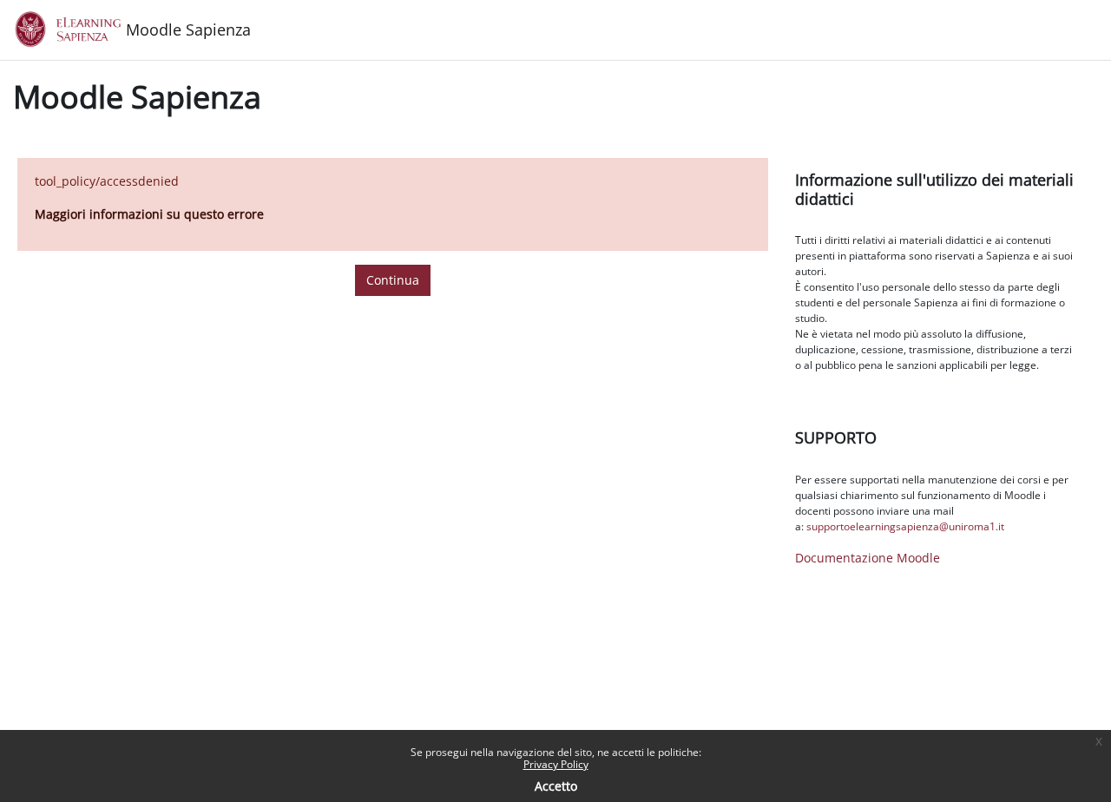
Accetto (556, 786)
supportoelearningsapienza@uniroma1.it (905, 526)
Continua (392, 280)
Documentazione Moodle (867, 557)
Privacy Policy (555, 764)
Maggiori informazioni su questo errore (149, 214)
